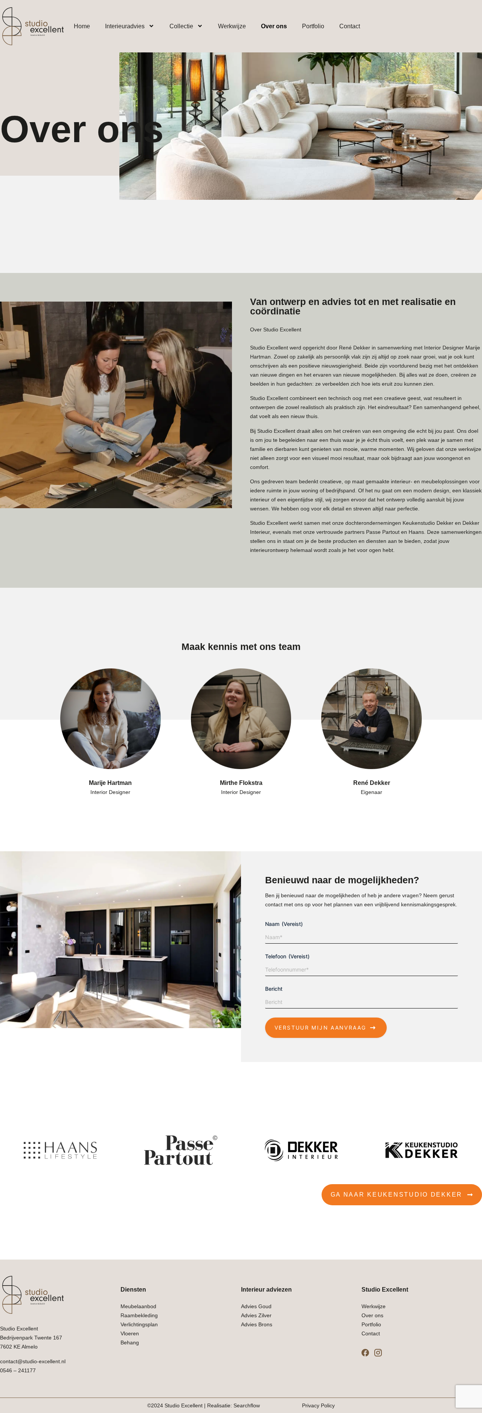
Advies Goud (256, 1306)
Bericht (273, 988)
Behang (129, 1342)
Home (82, 26)
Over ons (274, 26)
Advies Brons (256, 1324)
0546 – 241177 (18, 1370)
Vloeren (129, 1333)
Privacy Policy (318, 1405)
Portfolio (313, 26)
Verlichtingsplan (139, 1324)
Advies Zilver (256, 1315)
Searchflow (246, 1405)
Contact (349, 26)
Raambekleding (139, 1315)
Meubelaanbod (138, 1306)
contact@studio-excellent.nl (33, 1361)
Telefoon (287, 956)
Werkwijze (232, 26)
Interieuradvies (125, 26)
